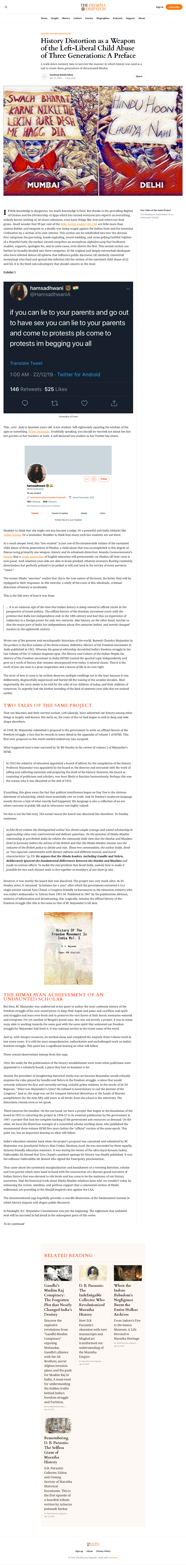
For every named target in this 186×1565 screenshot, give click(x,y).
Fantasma (113, 1557)
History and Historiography (56, 34)
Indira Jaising (12, 535)
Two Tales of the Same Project (155, 210)
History (66, 18)
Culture (78, 18)
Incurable (43, 431)
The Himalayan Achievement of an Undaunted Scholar (156, 216)
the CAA (92, 224)
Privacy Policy (103, 1551)
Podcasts (117, 18)
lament (8, 557)
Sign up (79, 1551)
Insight (54, 18)
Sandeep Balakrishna (61, 74)
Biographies (102, 18)
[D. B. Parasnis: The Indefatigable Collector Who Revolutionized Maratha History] (93, 1315)
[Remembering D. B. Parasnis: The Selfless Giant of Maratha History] (58, 1467)
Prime (32, 431)
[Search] (6, 7)
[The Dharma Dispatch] (93, 7)
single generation (33, 557)
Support (130, 18)
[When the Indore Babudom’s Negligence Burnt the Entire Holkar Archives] (128, 1306)
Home (44, 18)
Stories (89, 18)
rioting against (77, 224)
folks (64, 224)
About (141, 18)
